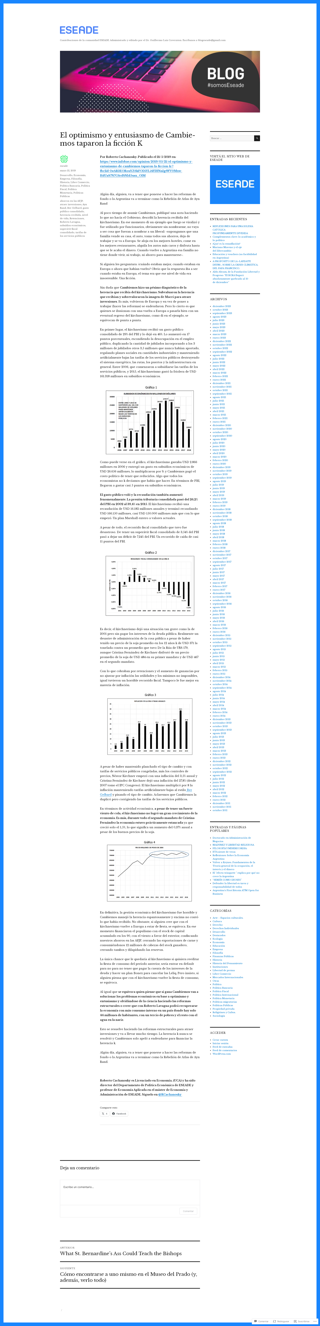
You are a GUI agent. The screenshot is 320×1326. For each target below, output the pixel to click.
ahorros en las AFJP (71, 201)
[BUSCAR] (257, 138)
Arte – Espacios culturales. (228, 917)
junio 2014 (219, 698)
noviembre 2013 (222, 722)
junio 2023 (219, 323)
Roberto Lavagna (70, 222)
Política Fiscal (221, 991)
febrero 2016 (220, 628)
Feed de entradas (222, 1046)
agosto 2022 (219, 355)
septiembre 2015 (222, 645)
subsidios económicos (73, 225)
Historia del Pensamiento (227, 963)
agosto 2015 (219, 649)
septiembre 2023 (222, 313)
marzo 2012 (219, 792)
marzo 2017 (219, 582)
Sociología (219, 1015)
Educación (219, 945)
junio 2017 (219, 572)
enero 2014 (219, 715)
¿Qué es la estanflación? (226, 243)
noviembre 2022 (222, 344)
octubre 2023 (220, 309)
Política (217, 984)
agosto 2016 (219, 607)
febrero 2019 (220, 502)
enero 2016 (219, 631)
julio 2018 (218, 526)
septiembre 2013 (222, 729)
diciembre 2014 (221, 677)
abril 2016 (218, 621)
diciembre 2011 (221, 803)
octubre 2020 (220, 432)
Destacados (219, 935)
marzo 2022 (219, 372)
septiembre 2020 (222, 435)
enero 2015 (219, 673)
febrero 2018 (220, 544)
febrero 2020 (220, 460)
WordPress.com (222, 1053)
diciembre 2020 (222, 425)
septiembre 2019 (222, 477)
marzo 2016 (219, 624)
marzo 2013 (219, 750)
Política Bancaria (70, 185)
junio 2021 (219, 404)
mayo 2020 (219, 449)
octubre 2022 (220, 348)
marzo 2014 (219, 708)
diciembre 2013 (221, 719)
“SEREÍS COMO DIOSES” (227, 879)
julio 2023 (218, 320)
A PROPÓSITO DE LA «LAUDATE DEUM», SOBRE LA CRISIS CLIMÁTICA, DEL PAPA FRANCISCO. (235, 265)
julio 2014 (218, 694)
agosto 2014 (219, 691)
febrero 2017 (220, 586)
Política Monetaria (223, 998)
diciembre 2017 (221, 551)
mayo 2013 (219, 743)
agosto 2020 (219, 439)
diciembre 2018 (221, 509)
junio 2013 (219, 740)
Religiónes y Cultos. (224, 1012)
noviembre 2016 (222, 596)
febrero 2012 (220, 796)
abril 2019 (218, 495)
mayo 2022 (219, 365)
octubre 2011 (220, 810)
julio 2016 (218, 610)
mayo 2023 (219, 327)
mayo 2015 (219, 659)
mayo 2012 (219, 785)
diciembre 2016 (221, 593)
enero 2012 (219, 799)
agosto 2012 (219, 775)
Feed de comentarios (225, 1050)
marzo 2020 (219, 456)
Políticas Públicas (223, 1005)
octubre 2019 (220, 474)
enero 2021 (219, 421)
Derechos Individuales (226, 928)
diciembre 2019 (221, 467)
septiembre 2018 (222, 519)
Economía (80, 175)
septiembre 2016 (222, 603)
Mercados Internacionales (228, 977)
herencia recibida (70, 215)
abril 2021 (218, 411)
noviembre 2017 (222, 554)
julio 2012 (218, 778)
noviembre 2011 (222, 806)
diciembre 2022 (222, 341)
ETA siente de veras (224, 851)
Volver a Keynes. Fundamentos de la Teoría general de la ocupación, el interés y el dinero (234, 866)
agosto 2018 (219, 523)
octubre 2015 (220, 642)
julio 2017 (218, 568)
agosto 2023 (219, 316)
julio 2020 (218, 442)
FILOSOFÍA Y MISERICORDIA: (230, 848)
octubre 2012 (220, 768)
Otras (216, 980)
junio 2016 (219, 614)
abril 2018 (218, 537)
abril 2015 (218, 663)
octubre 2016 (220, 600)
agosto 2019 (219, 481)
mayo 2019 (219, 491)
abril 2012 (218, 789)
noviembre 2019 (222, 470)
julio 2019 (218, 484)
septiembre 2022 (222, 351)
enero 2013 (219, 757)
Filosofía (76, 178)
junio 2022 (219, 362)
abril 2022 (218, 369)
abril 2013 (218, 747)
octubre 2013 (220, 726)
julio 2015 (218, 652)
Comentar (188, 1211)
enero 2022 (219, 379)
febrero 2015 (220, 670)
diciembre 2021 (221, 383)
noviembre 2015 (222, 638)
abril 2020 (219, 453)
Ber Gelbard (74, 208)
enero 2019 (219, 505)
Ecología (218, 938)
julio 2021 (218, 400)
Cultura (217, 921)
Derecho (218, 924)
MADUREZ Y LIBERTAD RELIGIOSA (233, 844)
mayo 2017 (219, 575)
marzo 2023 (219, 334)
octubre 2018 (220, 516)
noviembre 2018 (222, 512)
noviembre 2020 (222, 428)
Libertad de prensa (224, 970)
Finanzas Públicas (223, 956)
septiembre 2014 (222, 687)
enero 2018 (219, 547)
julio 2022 (218, 358)
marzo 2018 (219, 540)
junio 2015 (219, 656)
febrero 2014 (220, 712)
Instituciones (220, 966)
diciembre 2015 (221, 635)
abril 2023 (218, 330)
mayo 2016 (219, 617)
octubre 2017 (220, 558)
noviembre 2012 (222, 764)
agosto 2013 (219, 733)
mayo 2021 (219, 407)
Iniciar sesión (220, 1043)
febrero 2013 (220, 754)
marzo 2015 (219, 666)
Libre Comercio (80, 182)
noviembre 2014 (222, 680)
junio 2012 (219, 782)
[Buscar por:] (232, 138)
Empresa (65, 178)
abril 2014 (218, 705)
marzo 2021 (219, 414)
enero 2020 (219, 463)
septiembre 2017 (222, 561)
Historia (65, 182)
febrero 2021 (220, 418)
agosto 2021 (219, 397)
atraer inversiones (71, 204)
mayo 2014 (219, 701)
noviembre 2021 (222, 386)
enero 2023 (219, 337)
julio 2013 (218, 736)
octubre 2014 (220, 684)
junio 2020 (219, 446)
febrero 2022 (220, 376)
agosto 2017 (219, 565)
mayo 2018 (219, 533)
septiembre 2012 (222, 771)
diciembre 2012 (221, 761)
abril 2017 (218, 579)
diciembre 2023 (222, 306)
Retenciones (77, 218)
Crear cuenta (220, 1039)
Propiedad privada (223, 1008)
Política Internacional (225, 994)
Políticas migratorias (225, 1001)
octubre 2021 (220, 390)
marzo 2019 (219, 498)
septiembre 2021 (222, 393)
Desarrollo (66, 175)
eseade (64, 166)
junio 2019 (219, 488)
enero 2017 (219, 589)
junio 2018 (219, 530)
